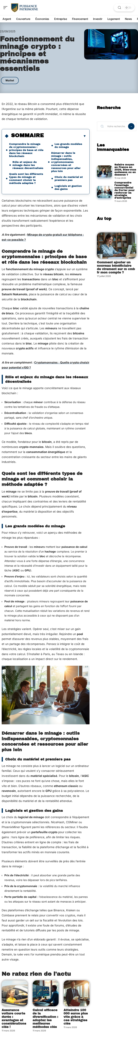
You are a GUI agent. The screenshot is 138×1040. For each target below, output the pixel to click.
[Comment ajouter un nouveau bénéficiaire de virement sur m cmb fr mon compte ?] (116, 245)
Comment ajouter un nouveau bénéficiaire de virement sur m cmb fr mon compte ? (116, 267)
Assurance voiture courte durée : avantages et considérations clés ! (14, 1018)
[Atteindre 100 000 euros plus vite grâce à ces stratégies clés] (77, 993)
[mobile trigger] (6, 7)
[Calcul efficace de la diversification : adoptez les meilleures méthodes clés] (46, 993)
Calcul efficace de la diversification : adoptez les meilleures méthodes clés (45, 1018)
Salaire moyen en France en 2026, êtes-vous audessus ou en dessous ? (125, 169)
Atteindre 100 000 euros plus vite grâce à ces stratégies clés (76, 1016)
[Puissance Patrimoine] (24, 7)
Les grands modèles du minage (68, 145)
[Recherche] (119, 7)
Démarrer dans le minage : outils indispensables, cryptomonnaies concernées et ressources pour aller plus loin (66, 162)
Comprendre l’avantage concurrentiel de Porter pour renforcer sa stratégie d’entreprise (124, 190)
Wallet (9, 80)
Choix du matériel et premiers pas (69, 178)
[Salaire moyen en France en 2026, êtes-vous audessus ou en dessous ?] (104, 171)
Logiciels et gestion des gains (68, 187)
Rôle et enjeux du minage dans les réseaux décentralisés (27, 165)
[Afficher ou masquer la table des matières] (65, 136)
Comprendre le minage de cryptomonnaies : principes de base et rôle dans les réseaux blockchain (26, 150)
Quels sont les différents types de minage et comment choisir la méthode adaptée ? (26, 178)
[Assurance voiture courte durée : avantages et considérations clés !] (15, 993)
